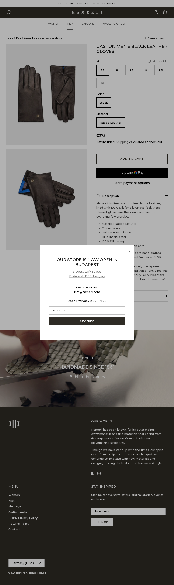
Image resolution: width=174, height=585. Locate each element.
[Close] (128, 250)
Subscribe (87, 321)
